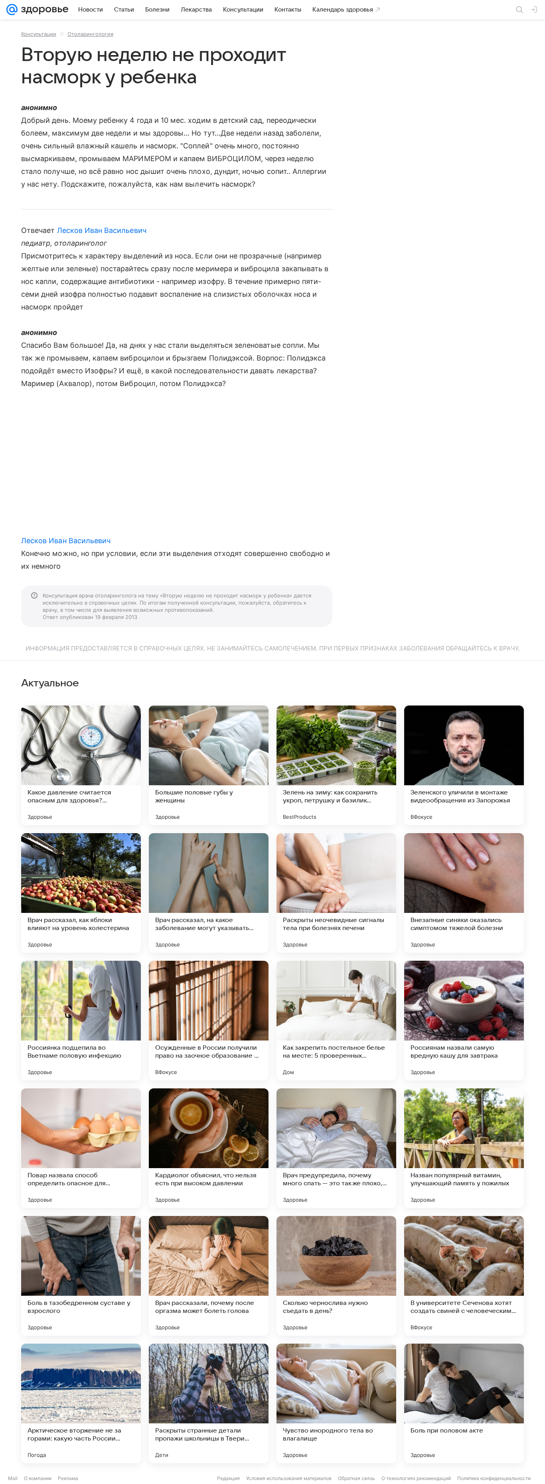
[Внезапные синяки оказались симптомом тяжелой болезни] (464, 893)
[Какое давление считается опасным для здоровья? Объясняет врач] (81, 765)
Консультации (38, 34)
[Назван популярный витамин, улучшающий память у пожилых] (464, 1148)
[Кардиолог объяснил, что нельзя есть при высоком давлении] (209, 1148)
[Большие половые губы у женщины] (209, 765)
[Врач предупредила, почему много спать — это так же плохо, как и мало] (336, 1148)
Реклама (68, 1478)
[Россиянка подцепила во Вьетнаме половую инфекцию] (81, 1020)
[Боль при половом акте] (464, 1403)
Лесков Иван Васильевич (101, 230)
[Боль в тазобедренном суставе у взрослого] (81, 1276)
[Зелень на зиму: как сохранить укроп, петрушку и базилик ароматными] (336, 765)
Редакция (228, 1478)
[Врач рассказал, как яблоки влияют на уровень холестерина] (81, 893)
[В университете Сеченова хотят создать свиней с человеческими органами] (464, 1276)
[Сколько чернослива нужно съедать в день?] (336, 1276)
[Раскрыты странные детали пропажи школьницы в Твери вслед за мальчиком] (209, 1403)
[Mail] (12, 9)
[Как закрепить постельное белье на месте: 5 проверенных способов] (336, 1020)
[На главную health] (43, 9)
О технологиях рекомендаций (416, 1478)
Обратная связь (356, 1478)
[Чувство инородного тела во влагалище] (336, 1403)
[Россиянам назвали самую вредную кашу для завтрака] (464, 1020)
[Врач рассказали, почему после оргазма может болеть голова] (209, 1276)
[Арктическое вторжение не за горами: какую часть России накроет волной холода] (81, 1403)
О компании (37, 1478)
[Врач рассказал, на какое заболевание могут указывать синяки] (209, 893)
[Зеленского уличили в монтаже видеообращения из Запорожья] (464, 765)
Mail (13, 1478)
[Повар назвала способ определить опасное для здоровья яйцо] (81, 1148)
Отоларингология (90, 34)
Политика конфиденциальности (494, 1478)
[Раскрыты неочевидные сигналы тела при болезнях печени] (336, 893)
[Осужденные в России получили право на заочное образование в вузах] (209, 1020)
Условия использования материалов (289, 1478)
